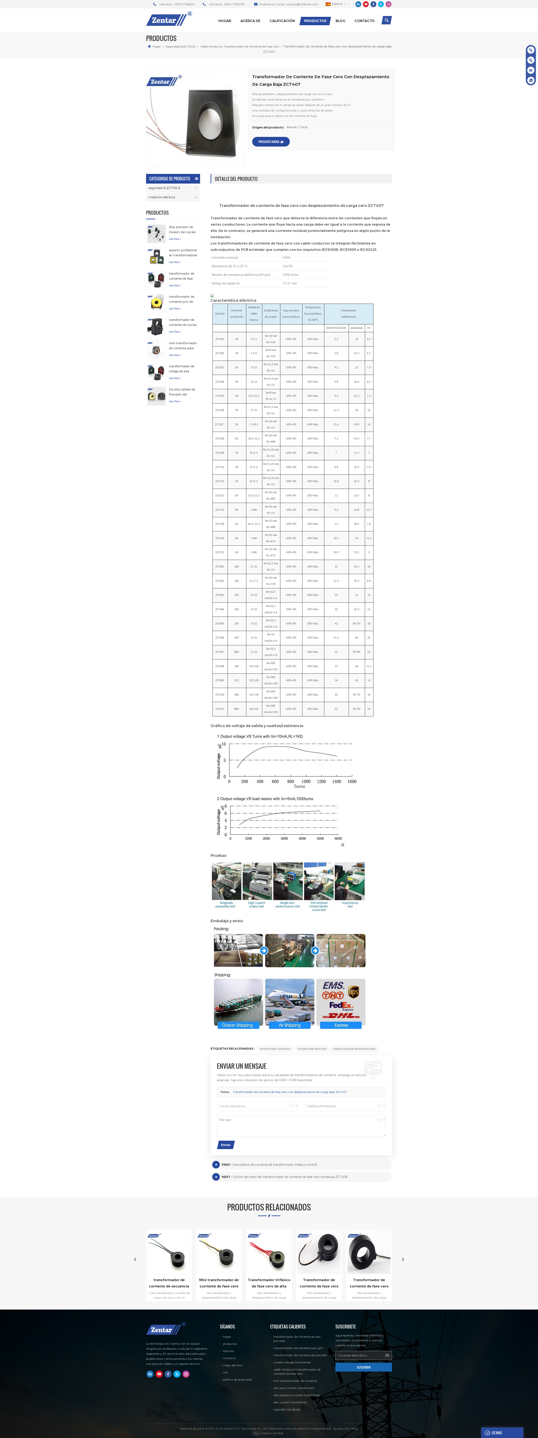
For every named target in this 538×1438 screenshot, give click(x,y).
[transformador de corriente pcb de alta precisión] (157, 303)
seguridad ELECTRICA (180, 46)
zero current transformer (290, 1402)
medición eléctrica (162, 197)
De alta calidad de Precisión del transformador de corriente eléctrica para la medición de (183, 392)
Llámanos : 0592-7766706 (226, 4)
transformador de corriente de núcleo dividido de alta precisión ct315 (183, 322)
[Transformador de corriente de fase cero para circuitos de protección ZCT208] (334, 1252)
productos (315, 21)
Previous (134, 1259)
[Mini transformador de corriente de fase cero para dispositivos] (184, 1252)
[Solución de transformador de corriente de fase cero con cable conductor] (384, 1252)
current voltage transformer (292, 1362)
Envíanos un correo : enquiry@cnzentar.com (288, 4)
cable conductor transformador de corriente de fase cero (239, 46)
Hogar (224, 21)
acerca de (250, 21)
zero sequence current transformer (296, 1395)
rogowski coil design (287, 1409)
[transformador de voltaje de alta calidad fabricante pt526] (157, 373)
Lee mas (174, 239)
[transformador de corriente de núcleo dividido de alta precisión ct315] (157, 326)
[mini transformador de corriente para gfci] (157, 350)
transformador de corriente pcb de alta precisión (181, 299)
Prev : (227, 1165)
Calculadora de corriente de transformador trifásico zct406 (274, 1164)
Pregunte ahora (268, 141)
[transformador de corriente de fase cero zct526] (157, 280)
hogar (227, 1336)
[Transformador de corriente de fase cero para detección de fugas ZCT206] (284, 1252)
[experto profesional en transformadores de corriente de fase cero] (157, 257)
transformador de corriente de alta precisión (296, 1339)
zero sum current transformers (293, 1388)
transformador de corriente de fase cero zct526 (181, 276)
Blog (340, 21)
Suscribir (364, 1367)
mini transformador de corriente (295, 1380)
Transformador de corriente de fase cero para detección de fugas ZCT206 (284, 1284)
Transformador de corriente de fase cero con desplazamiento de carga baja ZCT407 (290, 1092)
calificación (282, 21)
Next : (227, 1177)
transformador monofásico (275, 1048)
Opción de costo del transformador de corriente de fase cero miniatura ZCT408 (290, 1177)
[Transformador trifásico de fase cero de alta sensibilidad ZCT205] (234, 1252)
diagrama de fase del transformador (354, 1048)
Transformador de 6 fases (312, 1048)
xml (225, 1372)
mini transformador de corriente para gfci (183, 346)
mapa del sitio (232, 1365)
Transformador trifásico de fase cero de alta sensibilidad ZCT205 (234, 1284)
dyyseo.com (341, 1428)
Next (403, 1259)
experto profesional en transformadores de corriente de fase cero (183, 253)
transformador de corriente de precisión (300, 1355)
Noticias (228, 1351)
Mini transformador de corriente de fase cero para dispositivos (184, 1284)
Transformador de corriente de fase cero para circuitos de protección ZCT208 (334, 1284)
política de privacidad (237, 1379)
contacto (365, 21)
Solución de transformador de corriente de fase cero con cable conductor (384, 1284)
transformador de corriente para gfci (298, 1348)
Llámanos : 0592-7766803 (177, 4)
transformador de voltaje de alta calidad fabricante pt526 (182, 369)
